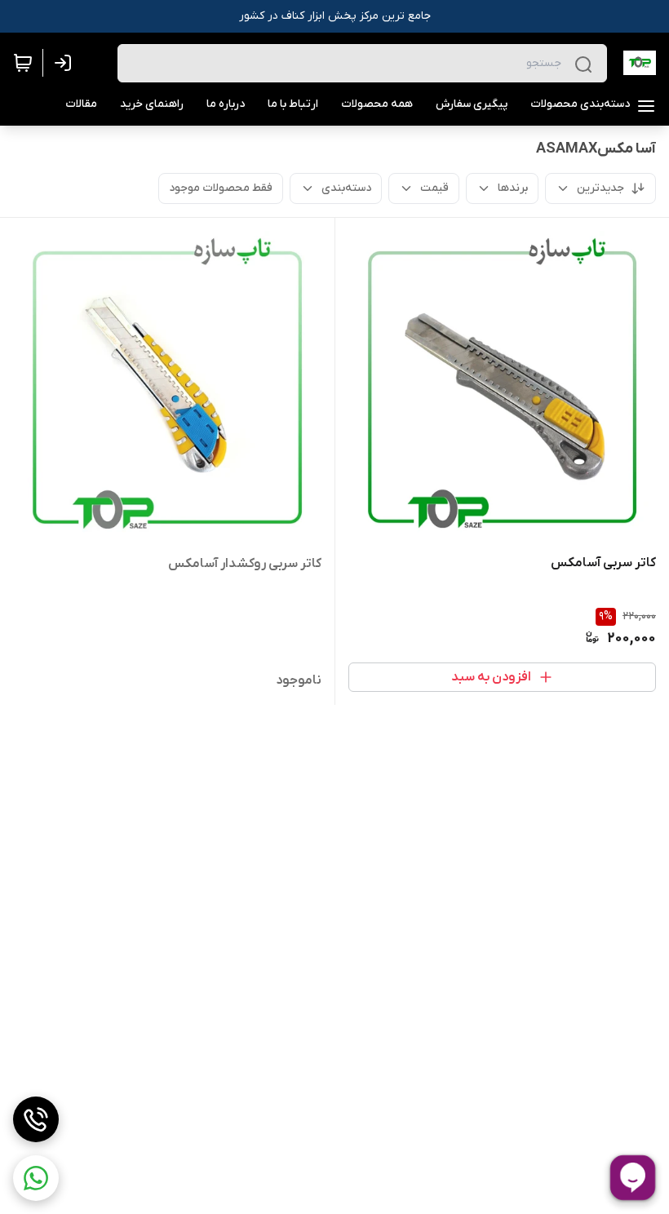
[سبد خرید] (23, 63)
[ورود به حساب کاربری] (66, 63)
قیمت (434, 188)
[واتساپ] (36, 1178)
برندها (513, 188)
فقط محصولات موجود (220, 188)
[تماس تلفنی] (36, 1119)
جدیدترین (600, 188)
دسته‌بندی (346, 188)
